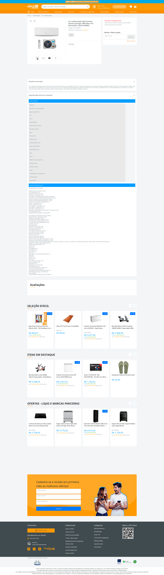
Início (29, 15)
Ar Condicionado (47, 15)
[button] (82, 81)
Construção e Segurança (87, 12)
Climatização (58, 12)
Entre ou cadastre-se (104, 8)
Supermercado (119, 12)
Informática (133, 12)
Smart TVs (71, 12)
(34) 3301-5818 (34, 538)
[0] (135, 6)
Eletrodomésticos (43, 12)
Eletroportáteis (104, 12)
